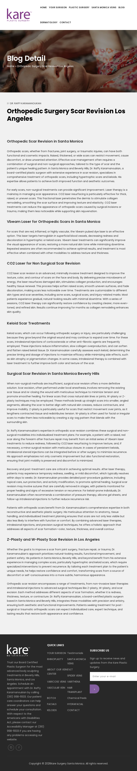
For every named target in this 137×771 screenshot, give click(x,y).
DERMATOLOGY (48, 22)
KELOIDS (52, 710)
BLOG (121, 7)
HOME (43, 7)
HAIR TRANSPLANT (74, 690)
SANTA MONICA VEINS (104, 7)
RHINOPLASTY (55, 659)
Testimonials (75, 653)
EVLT (70, 669)
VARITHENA (73, 681)
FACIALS (52, 704)
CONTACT (65, 22)
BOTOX (51, 698)
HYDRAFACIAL (75, 704)
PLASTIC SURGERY (79, 7)
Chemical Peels (77, 698)
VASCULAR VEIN (56, 687)
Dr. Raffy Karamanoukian (25, 103)
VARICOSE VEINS (56, 681)
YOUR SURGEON (58, 7)
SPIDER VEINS (74, 675)
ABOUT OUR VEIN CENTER (57, 672)
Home (10, 66)
